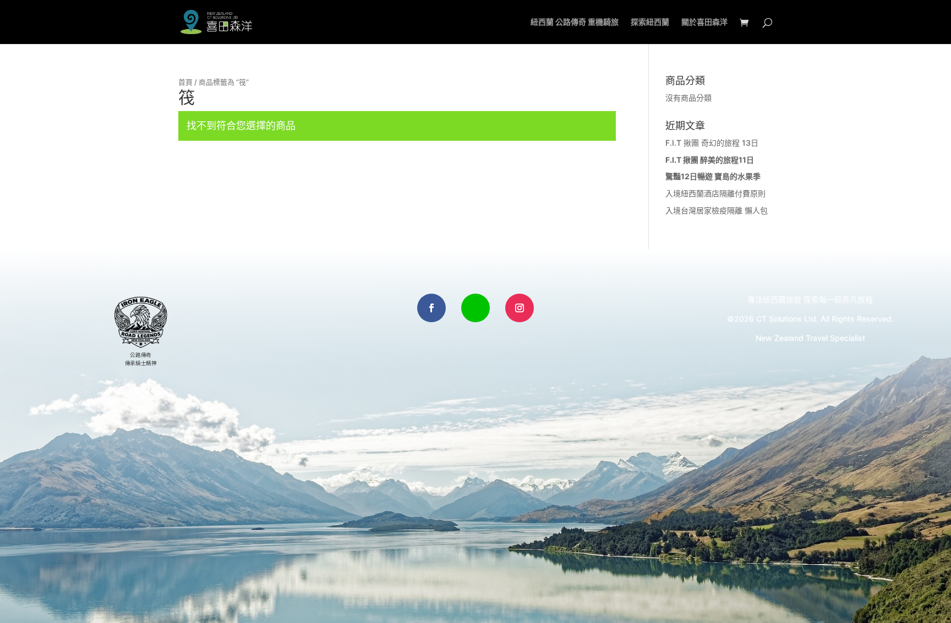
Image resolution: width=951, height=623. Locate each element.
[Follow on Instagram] (519, 308)
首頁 (185, 82)
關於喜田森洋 (704, 22)
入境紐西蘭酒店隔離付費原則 (715, 193)
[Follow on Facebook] (431, 308)
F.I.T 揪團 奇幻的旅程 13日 (711, 142)
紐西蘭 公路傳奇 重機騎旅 (575, 22)
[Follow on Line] (475, 308)
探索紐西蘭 (650, 22)
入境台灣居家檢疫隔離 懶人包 (716, 210)
